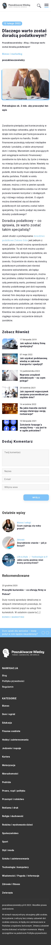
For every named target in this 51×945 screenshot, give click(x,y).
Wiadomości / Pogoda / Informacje (20, 875)
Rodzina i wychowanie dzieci (17, 824)
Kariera (6, 756)
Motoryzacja (8, 765)
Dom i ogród (8, 714)
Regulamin (8, 686)
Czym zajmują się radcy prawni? (29, 527)
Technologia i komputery (15, 867)
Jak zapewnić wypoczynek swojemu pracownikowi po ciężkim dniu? (34, 394)
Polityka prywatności (13, 681)
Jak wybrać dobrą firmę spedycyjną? (32, 345)
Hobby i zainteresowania (15, 739)
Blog (4, 675)
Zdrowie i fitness (11, 884)
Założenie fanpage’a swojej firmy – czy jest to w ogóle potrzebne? (33, 427)
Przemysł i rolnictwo (13, 799)
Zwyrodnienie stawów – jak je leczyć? (31, 544)
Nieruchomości (10, 773)
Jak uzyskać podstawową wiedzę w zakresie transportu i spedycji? (33, 361)
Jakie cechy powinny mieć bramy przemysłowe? (30, 561)
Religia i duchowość (12, 816)
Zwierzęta (7, 892)
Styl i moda (8, 850)
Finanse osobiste (11, 731)
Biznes (5, 705)
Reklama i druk (10, 807)
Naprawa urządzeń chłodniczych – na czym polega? (32, 377)
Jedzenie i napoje (11, 748)
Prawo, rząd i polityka (13, 790)
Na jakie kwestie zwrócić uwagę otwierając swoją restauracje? (33, 411)
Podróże (6, 782)
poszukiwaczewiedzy (13, 60)
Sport (5, 841)
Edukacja (7, 722)
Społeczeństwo (10, 833)
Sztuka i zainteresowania (15, 858)
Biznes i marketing (12, 54)
